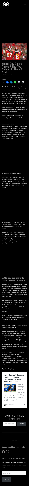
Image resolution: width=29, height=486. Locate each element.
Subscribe (21, 423)
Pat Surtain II (11, 358)
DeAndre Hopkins (22, 89)
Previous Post (14, 436)
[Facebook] (3, 452)
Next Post (14, 440)
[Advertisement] (14, 24)
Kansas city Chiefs (12, 87)
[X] (7, 452)
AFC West (5, 75)
